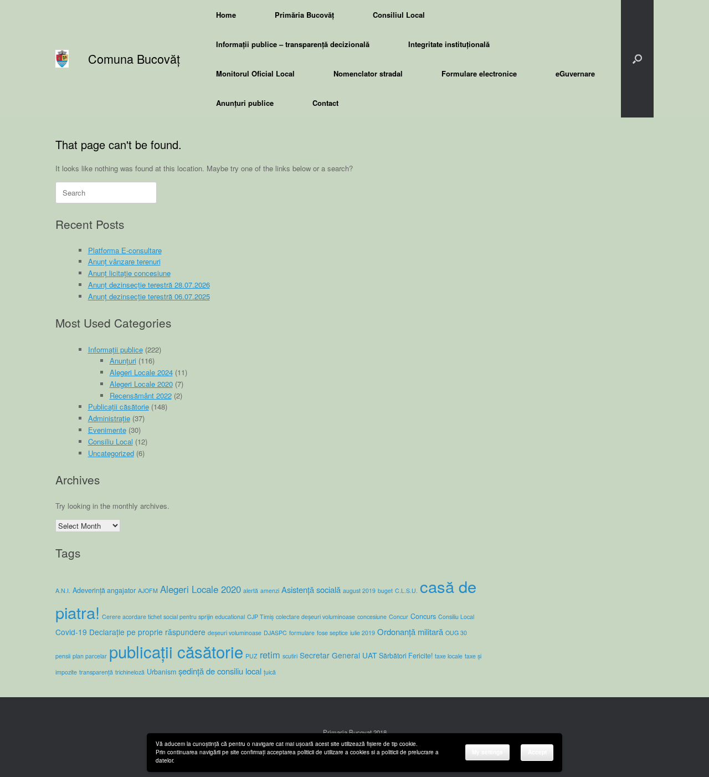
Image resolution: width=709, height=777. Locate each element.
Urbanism (161, 672)
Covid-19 (71, 631)
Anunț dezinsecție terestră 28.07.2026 (149, 284)
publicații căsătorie (176, 651)
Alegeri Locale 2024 (141, 372)
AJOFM (148, 590)
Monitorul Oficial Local (255, 73)
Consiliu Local (110, 441)
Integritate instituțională (449, 44)
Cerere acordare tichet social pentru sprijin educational (173, 616)
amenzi (269, 590)
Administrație (109, 418)
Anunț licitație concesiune (129, 273)
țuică (270, 672)
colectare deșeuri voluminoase (315, 616)
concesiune (372, 616)
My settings (487, 752)
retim (270, 654)
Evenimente (107, 430)
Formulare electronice (479, 73)
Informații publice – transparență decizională (292, 44)
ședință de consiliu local (219, 671)
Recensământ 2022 (141, 395)
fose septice (332, 632)
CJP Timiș (260, 616)
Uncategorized (111, 453)
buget (385, 590)
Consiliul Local (399, 14)
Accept (537, 752)
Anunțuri (123, 360)
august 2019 (359, 590)
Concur (398, 616)
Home (226, 14)
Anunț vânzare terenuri (124, 261)
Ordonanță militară (410, 631)
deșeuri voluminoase (234, 632)
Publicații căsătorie (118, 406)
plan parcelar (90, 656)
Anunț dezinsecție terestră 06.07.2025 (149, 296)
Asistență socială (311, 589)
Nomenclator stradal (368, 73)
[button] (637, 58)
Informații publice (115, 349)
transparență (96, 672)
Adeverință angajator (104, 590)
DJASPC (275, 632)
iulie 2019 (362, 632)
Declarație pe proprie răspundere (147, 631)
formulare (302, 632)
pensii (62, 656)
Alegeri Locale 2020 (141, 384)
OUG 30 (456, 632)
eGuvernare (575, 73)
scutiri (289, 656)
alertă (250, 590)
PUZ (251, 656)
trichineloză (130, 672)
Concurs (423, 616)
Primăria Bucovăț (304, 14)
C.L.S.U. (406, 590)
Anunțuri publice (245, 103)
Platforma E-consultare (125, 250)
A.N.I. (62, 590)
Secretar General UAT (338, 655)
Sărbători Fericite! (406, 656)
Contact (325, 103)
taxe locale (449, 656)
